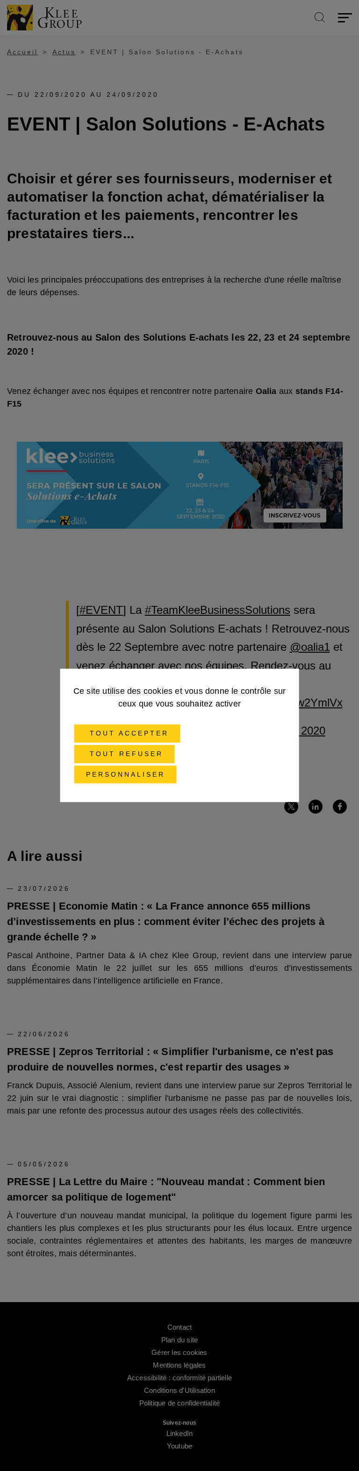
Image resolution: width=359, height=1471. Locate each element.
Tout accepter (127, 733)
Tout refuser (124, 753)
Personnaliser (125, 774)
